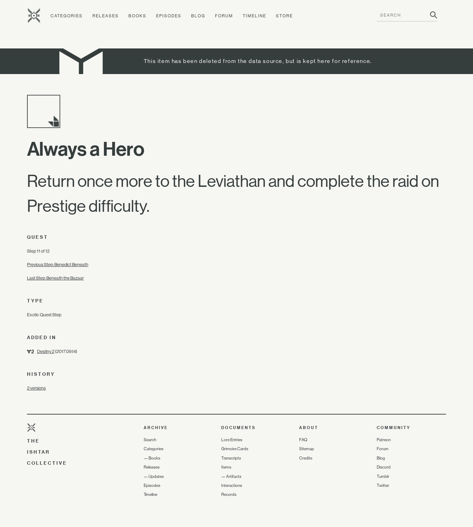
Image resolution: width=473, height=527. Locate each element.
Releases (105, 15)
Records (229, 494)
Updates (156, 476)
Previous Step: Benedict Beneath (57, 264)
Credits (305, 458)
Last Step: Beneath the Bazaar (55, 278)
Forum (224, 15)
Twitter (383, 485)
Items (226, 467)
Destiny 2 (45, 351)
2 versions (36, 388)
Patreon (384, 439)
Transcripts (231, 458)
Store (284, 15)
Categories (67, 15)
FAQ (303, 439)
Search (150, 439)
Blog (198, 15)
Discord (384, 467)
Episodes (168, 15)
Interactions (231, 485)
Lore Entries (231, 439)
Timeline (254, 15)
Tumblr (383, 476)
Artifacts (233, 476)
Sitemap (306, 448)
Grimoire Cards (234, 448)
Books (137, 15)
